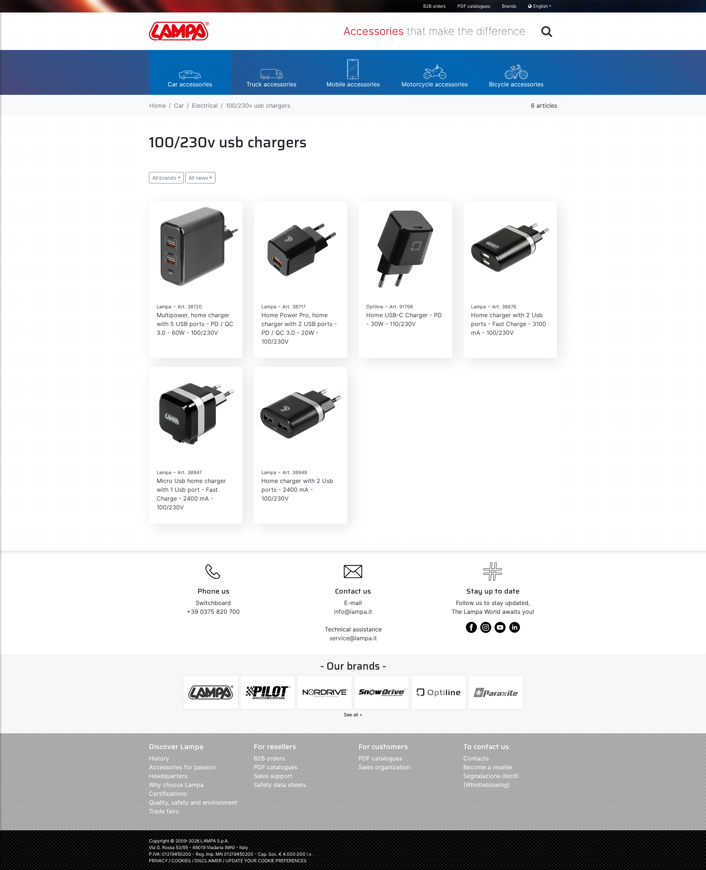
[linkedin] (514, 630)
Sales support (273, 776)
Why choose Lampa (176, 784)
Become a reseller (488, 767)
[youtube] (500, 630)
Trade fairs (164, 811)
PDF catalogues (473, 6)
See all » (353, 714)
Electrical (205, 105)
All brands (164, 178)
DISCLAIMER (209, 860)
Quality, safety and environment (193, 802)
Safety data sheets (280, 784)
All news (198, 178)
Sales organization (384, 767)
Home (157, 105)
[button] (190, 72)
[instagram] (485, 630)
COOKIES (181, 860)
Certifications (168, 793)
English (540, 6)
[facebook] (471, 630)
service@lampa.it (353, 638)
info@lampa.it (353, 611)
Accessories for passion (182, 767)
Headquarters (168, 776)
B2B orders (434, 6)
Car (179, 105)
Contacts (476, 758)
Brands (509, 6)
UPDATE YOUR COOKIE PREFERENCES (266, 860)
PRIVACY (158, 860)
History (159, 758)
